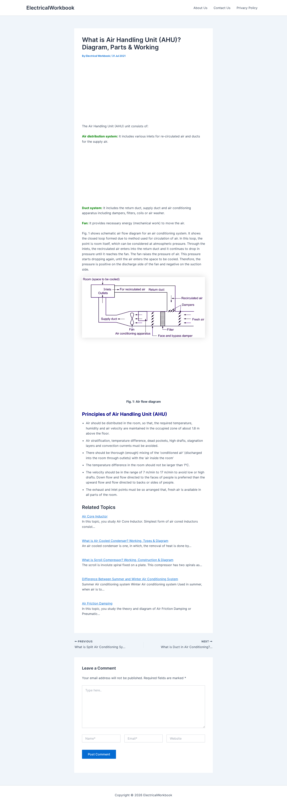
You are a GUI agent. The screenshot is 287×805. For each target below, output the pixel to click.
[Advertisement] (143, 91)
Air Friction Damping (97, 603)
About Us (200, 8)
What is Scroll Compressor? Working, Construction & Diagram (127, 560)
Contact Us (222, 8)
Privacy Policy (247, 8)
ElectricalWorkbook (50, 8)
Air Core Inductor (95, 516)
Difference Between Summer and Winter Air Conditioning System (130, 579)
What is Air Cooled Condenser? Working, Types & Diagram (125, 541)
